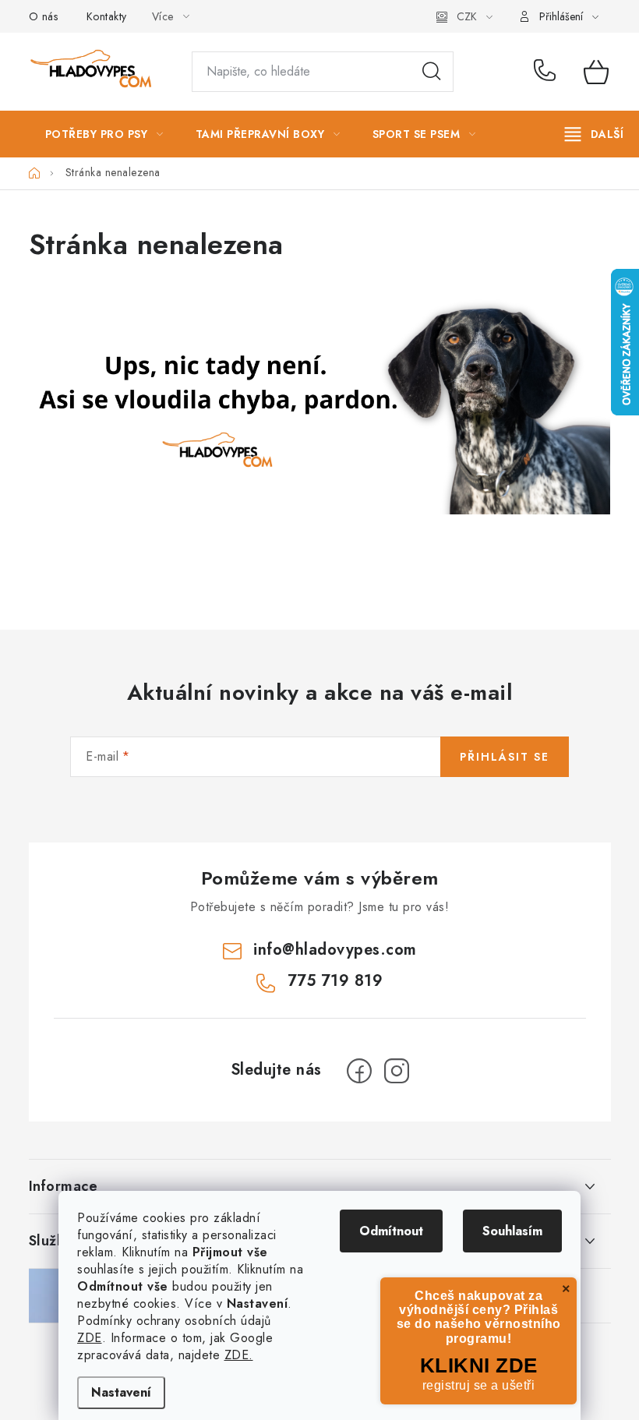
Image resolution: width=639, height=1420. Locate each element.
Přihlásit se (504, 757)
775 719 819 (547, 71)
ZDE (89, 1338)
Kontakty (106, 16)
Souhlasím (512, 1231)
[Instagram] (396, 1070)
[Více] (594, 134)
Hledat (432, 71)
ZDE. (238, 1355)
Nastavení (121, 1392)
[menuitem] (104, 134)
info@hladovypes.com (335, 949)
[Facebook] (359, 1070)
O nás (43, 16)
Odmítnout (391, 1231)
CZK (467, 16)
